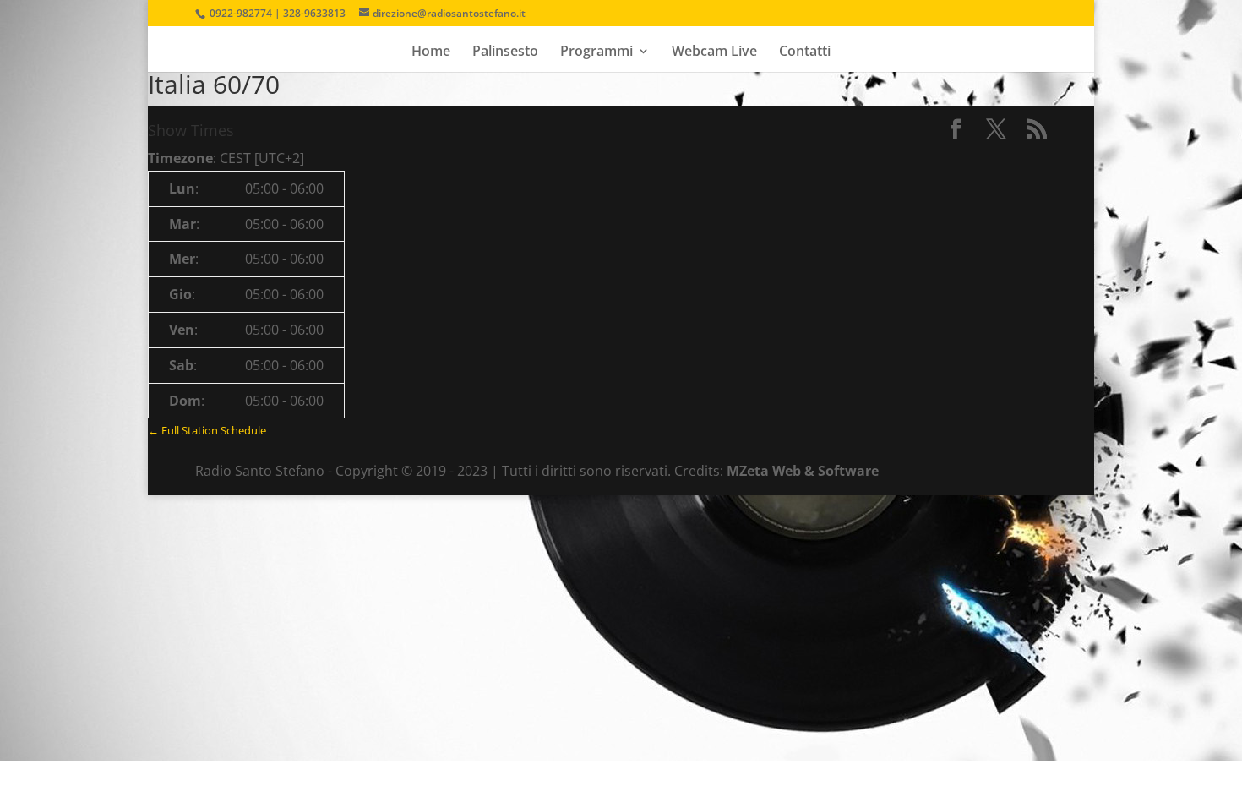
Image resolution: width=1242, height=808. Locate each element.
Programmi (596, 52)
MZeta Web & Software (803, 470)
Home (430, 52)
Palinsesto (505, 52)
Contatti (805, 52)
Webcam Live (714, 52)
